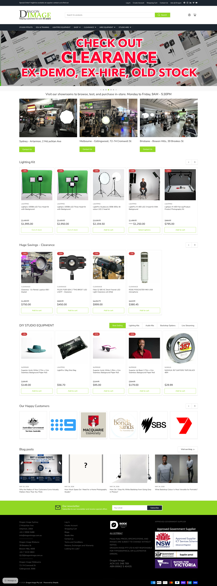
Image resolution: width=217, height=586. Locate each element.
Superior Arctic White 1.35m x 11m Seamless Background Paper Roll (107, 371)
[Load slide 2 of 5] (106, 90)
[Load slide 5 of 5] (113, 90)
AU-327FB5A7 (116, 533)
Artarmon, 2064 (26, 529)
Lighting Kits (134, 325)
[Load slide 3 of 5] (108, 90)
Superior (25, 367)
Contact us (69, 539)
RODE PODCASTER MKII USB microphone (141, 290)
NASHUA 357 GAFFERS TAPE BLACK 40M (180, 371)
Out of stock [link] (37, 230)
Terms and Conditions (74, 542)
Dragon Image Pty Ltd (34, 582)
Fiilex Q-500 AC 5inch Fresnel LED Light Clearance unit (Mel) (106, 290)
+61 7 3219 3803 (26, 552)
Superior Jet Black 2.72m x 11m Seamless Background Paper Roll (142, 371)
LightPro (25, 204)
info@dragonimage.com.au (30, 535)
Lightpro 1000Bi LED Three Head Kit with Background (71, 208)
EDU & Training (42, 27)
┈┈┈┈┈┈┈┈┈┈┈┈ (26, 539)
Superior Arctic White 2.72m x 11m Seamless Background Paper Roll (35, 371)
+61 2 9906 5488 (26, 532)
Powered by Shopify (51, 582)
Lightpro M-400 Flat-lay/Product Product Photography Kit (177, 208)
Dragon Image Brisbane (29, 542)
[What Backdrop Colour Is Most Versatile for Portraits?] (176, 468)
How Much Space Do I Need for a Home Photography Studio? (86, 490)
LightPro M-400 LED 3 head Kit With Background (143, 208)
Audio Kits (150, 325)
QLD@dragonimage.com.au (30, 555)
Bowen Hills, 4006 (27, 548)
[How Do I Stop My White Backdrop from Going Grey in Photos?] (131, 468)
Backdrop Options (167, 325)
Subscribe (154, 508)
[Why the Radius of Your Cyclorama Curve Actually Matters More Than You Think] (40, 468)
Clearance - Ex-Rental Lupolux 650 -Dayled (35, 290)
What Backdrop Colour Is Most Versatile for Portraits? (176, 489)
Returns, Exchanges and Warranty (79, 545)
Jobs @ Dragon (175, 3)
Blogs (67, 532)
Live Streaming (188, 325)
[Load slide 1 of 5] (103, 90)
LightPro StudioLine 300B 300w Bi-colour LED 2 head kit (107, 208)
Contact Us (164, 3)
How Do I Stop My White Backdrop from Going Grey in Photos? (130, 490)
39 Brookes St (25, 545)
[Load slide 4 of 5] (111, 90)
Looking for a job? (72, 548)
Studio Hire (124, 27)
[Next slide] (116, 90)
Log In (128, 3)
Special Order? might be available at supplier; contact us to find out (44, 3)
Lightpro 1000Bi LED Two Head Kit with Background (35, 208)
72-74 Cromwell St (27, 565)
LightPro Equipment (61, 27)
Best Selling (118, 325)
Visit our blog (186, 449)
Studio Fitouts (26, 27)
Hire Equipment (106, 27)
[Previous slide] (101, 90)
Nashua (168, 367)
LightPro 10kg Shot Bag (66, 370)
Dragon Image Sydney (28, 522)
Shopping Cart (152, 3)
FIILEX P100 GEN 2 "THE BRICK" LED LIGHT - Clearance (72, 290)
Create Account (138, 3)
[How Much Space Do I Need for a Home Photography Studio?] (86, 468)
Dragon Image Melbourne (30, 562)
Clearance (89, 27)
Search (164, 15)
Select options (144, 230)
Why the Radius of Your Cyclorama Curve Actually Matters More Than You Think (39, 490)
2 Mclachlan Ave (26, 525)
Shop (76, 27)
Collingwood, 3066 (27, 568)
